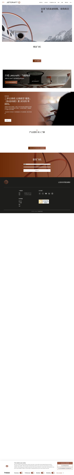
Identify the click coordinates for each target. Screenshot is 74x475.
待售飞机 (40, 2)
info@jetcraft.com (27, 193)
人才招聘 (20, 202)
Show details (59, 472)
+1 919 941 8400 (27, 194)
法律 (19, 206)
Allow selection (65, 465)
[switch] (32, 473)
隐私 (19, 204)
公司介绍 (45, 2)
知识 (58, 2)
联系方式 (66, 2)
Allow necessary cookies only (65, 468)
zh (70, 2)
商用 (62, 2)
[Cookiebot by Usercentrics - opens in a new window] (7, 473)
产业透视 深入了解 (53, 2)
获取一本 (8, 120)
